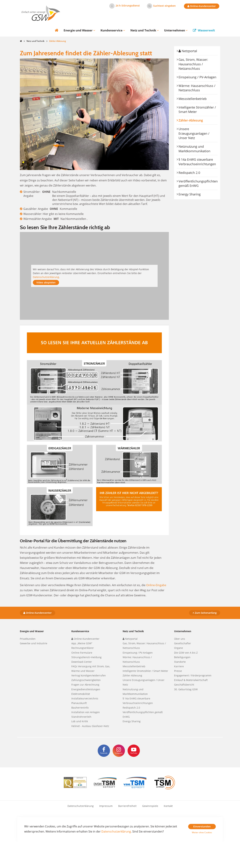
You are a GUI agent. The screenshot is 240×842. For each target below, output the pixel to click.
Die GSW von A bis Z (186, 652)
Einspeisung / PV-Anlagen (197, 77)
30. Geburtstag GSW (186, 689)
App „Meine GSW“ (81, 643)
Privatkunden (27, 638)
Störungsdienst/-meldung (86, 657)
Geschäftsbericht (184, 684)
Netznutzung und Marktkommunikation (194, 148)
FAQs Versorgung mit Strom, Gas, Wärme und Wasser (90, 669)
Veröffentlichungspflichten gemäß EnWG (198, 183)
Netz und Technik (35, 41)
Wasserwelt (206, 30)
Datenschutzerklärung (46, 277)
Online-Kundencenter (202, 6)
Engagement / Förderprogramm (192, 675)
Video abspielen (46, 282)
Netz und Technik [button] (143, 30)
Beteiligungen (182, 657)
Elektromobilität (80, 694)
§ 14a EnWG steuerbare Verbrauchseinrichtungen (197, 161)
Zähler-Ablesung (198, 120)
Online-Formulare (81, 652)
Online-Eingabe (156, 585)
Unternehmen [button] (175, 30)
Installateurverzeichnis (84, 698)
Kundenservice (80, 631)
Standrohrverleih (81, 716)
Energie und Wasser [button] (78, 30)
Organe (178, 648)
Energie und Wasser (32, 631)
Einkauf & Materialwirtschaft (191, 680)
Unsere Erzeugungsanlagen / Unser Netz (194, 133)
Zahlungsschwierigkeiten (86, 680)
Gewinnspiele (150, 806)
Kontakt (168, 806)
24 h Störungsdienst (128, 5)
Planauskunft (79, 703)
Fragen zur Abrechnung (85, 684)
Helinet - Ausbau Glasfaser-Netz (90, 726)
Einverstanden (202, 826)
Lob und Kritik (79, 721)
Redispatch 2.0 (189, 173)
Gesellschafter (182, 643)
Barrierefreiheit (127, 806)
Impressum (106, 806)
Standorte (180, 661)
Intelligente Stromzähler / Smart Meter (197, 109)
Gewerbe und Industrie (33, 643)
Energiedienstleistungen (85, 689)
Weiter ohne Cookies (202, 832)
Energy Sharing (190, 194)
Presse (178, 671)
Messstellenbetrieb (193, 99)
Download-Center (81, 661)
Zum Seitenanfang (205, 612)
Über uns (179, 638)
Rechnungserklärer (82, 648)
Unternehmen (182, 631)
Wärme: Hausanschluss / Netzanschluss (197, 88)
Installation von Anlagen (85, 712)
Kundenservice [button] (111, 30)
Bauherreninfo (80, 707)
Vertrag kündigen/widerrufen (88, 675)
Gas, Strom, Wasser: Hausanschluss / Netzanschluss (193, 64)
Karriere (179, 666)
